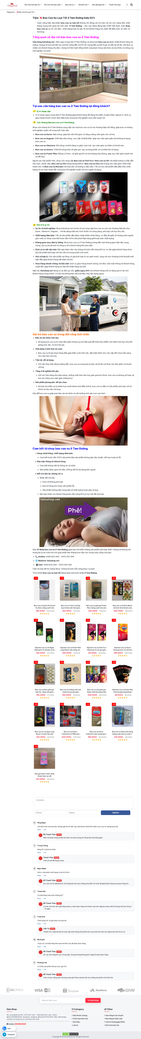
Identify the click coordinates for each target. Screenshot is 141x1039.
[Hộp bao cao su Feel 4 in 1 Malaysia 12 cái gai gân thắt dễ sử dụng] (96, 632)
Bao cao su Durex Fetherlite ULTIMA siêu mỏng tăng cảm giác (70, 734)
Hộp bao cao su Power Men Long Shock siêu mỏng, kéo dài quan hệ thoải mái (70, 650)
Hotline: (17, 1024)
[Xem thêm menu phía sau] (127, 5)
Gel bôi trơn (83, 5)
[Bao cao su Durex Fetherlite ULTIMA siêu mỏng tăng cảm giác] (70, 716)
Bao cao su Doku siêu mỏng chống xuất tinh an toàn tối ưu (122, 734)
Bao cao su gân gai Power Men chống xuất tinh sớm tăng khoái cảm (96, 608)
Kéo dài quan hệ (98, 5)
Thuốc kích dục (115, 5)
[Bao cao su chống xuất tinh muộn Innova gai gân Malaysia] (70, 674)
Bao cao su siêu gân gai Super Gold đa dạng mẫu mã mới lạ (96, 692)
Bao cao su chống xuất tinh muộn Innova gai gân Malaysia (70, 692)
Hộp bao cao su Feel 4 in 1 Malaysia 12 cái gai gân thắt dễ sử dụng (96, 650)
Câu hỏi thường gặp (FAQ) (115, 1022)
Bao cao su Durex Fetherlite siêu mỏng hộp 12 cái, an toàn (96, 734)
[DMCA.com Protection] (70, 1034)
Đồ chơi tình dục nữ (32, 5)
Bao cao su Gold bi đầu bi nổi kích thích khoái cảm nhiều (122, 608)
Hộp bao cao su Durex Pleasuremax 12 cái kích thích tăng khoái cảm (122, 650)
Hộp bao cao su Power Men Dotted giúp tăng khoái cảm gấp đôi (122, 692)
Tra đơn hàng (93, 1000)
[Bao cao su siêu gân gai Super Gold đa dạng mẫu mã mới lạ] (96, 674)
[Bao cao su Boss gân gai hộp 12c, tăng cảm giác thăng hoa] (44, 674)
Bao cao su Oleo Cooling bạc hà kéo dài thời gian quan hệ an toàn (70, 608)
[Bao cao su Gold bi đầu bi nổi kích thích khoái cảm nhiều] (122, 590)
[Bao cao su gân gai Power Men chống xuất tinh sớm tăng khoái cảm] (96, 590)
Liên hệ (75, 1025)
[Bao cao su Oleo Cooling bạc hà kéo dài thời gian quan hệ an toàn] (70, 590)
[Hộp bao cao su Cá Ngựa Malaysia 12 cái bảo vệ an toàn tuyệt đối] (44, 632)
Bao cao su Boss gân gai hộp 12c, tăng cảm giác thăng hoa (44, 692)
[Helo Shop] (12, 4)
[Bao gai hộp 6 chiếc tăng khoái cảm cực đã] (44, 758)
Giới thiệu (76, 1022)
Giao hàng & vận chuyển (114, 1015)
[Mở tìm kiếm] (131, 4)
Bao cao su (69, 5)
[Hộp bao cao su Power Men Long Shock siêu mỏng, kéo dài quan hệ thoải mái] (70, 632)
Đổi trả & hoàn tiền (112, 1025)
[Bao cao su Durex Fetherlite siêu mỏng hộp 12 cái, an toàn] (96, 716)
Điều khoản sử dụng (80, 1015)
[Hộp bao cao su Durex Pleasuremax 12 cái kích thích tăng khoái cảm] (122, 632)
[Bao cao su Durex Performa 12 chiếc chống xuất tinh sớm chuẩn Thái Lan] (44, 590)
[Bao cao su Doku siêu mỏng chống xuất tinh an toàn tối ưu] (122, 716)
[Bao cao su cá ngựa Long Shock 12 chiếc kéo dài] (44, 716)
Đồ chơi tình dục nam (52, 5)
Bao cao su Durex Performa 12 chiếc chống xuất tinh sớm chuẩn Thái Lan (44, 608)
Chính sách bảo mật (80, 1019)
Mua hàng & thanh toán (113, 1019)
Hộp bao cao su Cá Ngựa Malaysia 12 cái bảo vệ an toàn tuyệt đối (45, 650)
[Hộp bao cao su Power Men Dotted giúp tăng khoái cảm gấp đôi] (122, 674)
